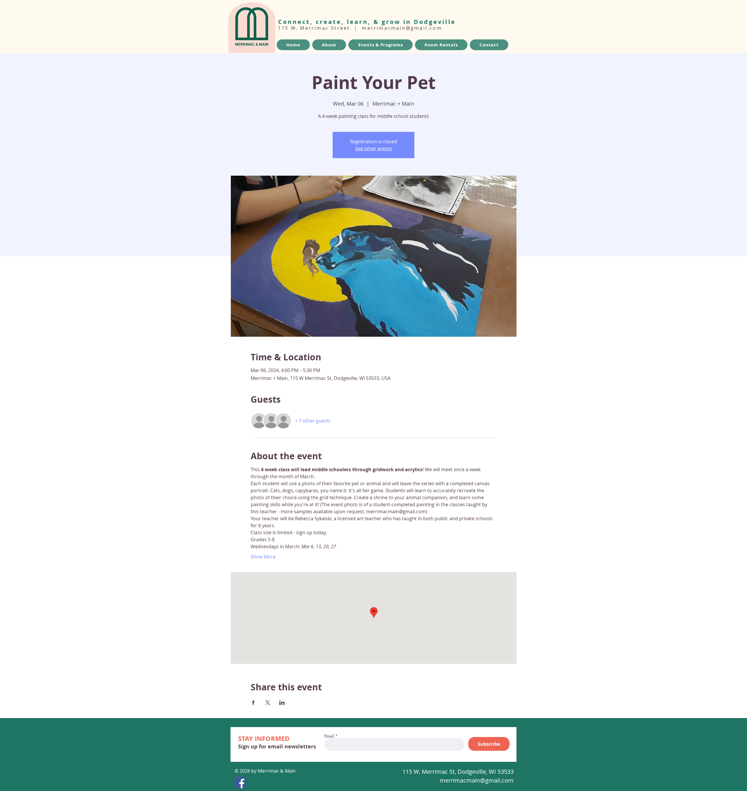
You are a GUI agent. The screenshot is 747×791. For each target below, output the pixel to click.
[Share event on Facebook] (253, 702)
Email (329, 736)
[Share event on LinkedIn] (282, 702)
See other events (373, 148)
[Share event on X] (267, 702)
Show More (263, 556)
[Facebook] (240, 782)
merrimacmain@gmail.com (402, 28)
